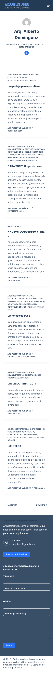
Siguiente (40, 505)
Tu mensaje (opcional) (14, 613)
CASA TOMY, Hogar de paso (24, 166)
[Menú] (48, 5)
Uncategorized (29, 160)
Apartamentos (14, 75)
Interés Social (14, 160)
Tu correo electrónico (14, 588)
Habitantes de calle (17, 157)
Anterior (12, 505)
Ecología (24, 378)
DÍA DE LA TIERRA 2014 (21, 383)
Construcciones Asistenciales (22, 304)
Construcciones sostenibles (21, 80)
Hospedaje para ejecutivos (23, 86)
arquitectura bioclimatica (20, 146)
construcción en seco (18, 77)
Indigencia (33, 157)
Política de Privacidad (17, 554)
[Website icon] (26, 53)
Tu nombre (8, 576)
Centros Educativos (35, 149)
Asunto (7, 601)
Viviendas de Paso (18, 315)
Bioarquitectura (31, 75)
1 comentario (29, 357)
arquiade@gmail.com (23, 544)
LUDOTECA (14, 446)
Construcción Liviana (23, 432)
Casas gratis (31, 299)
